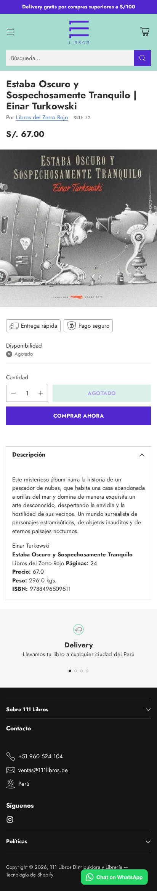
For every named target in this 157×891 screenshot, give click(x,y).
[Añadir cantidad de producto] (41, 393)
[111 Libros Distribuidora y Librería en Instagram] (9, 821)
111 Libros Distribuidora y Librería (86, 867)
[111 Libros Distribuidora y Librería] (78, 32)
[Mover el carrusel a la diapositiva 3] (81, 671)
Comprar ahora (78, 415)
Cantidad (17, 377)
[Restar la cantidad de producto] (13, 393)
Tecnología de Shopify (29, 874)
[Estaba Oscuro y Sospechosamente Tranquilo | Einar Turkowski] (78, 228)
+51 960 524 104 (40, 756)
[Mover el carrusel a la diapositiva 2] (75, 671)
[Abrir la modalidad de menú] (10, 32)
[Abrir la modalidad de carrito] (144, 32)
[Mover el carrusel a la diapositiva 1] (70, 671)
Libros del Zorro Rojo (42, 117)
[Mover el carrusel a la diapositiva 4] (87, 671)
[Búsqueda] (142, 58)
